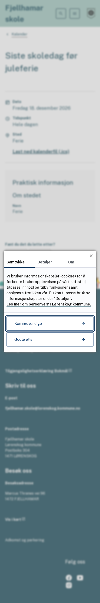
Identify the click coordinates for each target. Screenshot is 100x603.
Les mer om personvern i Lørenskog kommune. (49, 304)
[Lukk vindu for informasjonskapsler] (91, 255)
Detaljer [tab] (44, 262)
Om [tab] (71, 262)
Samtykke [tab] (16, 262)
